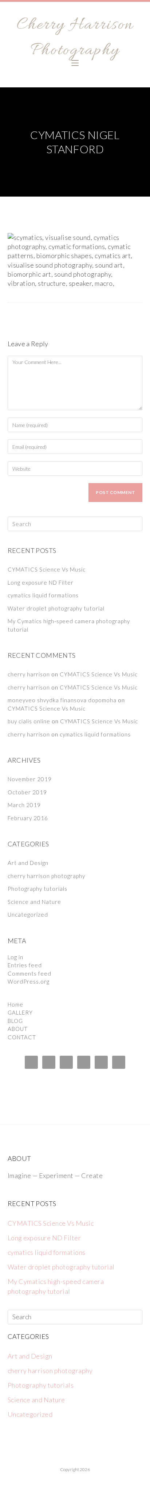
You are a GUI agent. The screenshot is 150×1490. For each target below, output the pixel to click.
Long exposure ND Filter (41, 582)
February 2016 (28, 818)
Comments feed (29, 973)
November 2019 (30, 779)
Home (15, 1004)
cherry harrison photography (46, 876)
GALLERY (20, 1012)
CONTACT (22, 1037)
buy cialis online (29, 721)
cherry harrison (29, 674)
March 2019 (24, 805)
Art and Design (28, 862)
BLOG (15, 1020)
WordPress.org (29, 981)
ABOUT (18, 1028)
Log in (15, 957)
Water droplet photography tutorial (56, 608)
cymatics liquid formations (43, 595)
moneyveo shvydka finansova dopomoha (62, 700)
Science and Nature (34, 901)
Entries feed (25, 965)
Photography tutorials (37, 888)
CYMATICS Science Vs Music (47, 569)
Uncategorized (28, 914)
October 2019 (27, 792)
